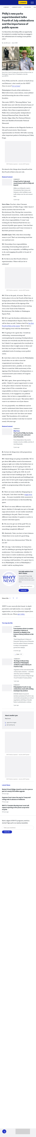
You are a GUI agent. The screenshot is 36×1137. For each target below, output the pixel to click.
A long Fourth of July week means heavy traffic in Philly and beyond (24, 183)
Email (17, 598)
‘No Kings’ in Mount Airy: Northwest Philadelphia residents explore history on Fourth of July (22, 663)
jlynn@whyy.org (11, 725)
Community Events (16, 7)
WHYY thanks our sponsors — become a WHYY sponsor (17, 164)
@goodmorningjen (11, 722)
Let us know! (16, 86)
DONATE (23, 3)
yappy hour (28, 494)
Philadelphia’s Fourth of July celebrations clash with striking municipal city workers (23, 689)
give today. (21, 614)
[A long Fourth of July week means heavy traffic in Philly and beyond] (7, 185)
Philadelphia (27, 7)
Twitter (13, 598)
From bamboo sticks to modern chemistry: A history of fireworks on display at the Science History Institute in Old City (23, 632)
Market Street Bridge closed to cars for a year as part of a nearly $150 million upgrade (17, 790)
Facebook (10, 598)
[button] (4, 1131)
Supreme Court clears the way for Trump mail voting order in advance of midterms (16, 798)
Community (6, 7)
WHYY (6, 3)
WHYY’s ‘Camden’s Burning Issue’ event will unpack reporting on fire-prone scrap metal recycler (15, 807)
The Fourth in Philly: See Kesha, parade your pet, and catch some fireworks (23, 435)
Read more (8, 718)
